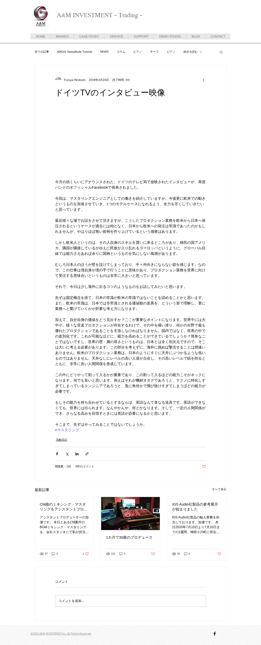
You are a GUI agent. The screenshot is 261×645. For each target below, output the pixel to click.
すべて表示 (219, 489)
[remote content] (90, 146)
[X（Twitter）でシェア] (67, 454)
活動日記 (61, 439)
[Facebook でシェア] (57, 454)
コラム (121, 51)
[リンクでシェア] (87, 454)
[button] (221, 51)
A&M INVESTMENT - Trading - (100, 15)
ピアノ (137, 51)
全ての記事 (42, 51)
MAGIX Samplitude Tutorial (74, 51)
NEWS (104, 51)
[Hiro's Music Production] (214, 633)
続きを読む (191, 51)
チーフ (154, 51)
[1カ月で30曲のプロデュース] (130, 513)
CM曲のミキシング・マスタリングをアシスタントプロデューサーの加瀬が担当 (63, 507)
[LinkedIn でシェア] (77, 454)
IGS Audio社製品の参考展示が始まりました (195, 506)
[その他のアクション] (203, 79)
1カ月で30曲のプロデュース (129, 537)
